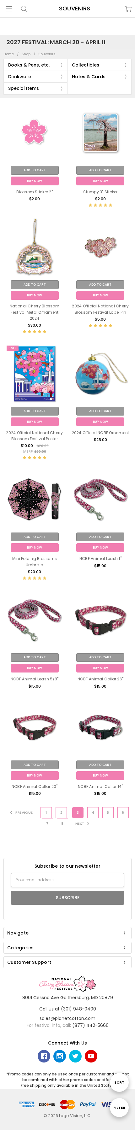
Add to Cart (35, 170)
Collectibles (85, 65)
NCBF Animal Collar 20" (35, 786)
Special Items (23, 88)
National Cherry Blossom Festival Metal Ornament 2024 (34, 312)
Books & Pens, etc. (29, 65)
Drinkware (19, 76)
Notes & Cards (88, 76)
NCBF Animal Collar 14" (100, 786)
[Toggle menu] (8, 8)
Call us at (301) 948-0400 (67, 1009)
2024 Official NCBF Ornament (100, 432)
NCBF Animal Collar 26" (101, 679)
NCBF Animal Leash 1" (100, 558)
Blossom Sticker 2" (34, 192)
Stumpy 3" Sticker (100, 192)
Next (80, 823)
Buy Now (34, 180)
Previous (23, 812)
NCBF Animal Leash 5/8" (35, 679)
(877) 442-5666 (90, 1025)
